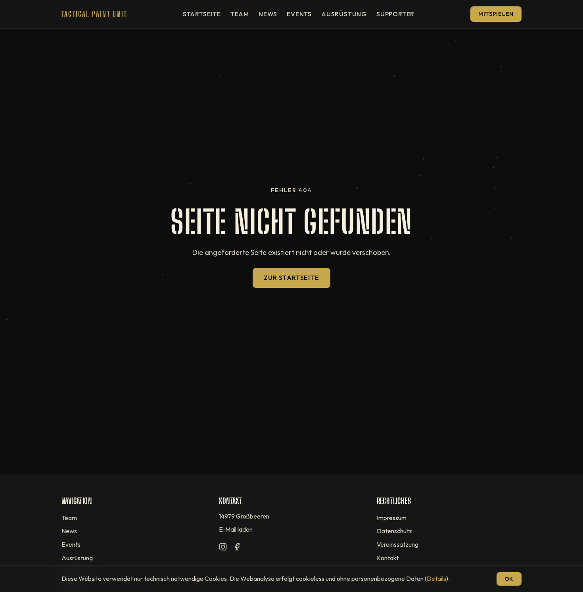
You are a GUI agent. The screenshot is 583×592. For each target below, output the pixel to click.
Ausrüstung (344, 14)
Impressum (392, 518)
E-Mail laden (236, 529)
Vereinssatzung (397, 544)
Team (239, 14)
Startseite (202, 14)
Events (299, 14)
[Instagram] (223, 548)
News (268, 14)
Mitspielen (496, 13)
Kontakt (388, 558)
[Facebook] (237, 548)
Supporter (395, 14)
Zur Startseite (291, 278)
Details (436, 578)
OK (509, 578)
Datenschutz (394, 531)
